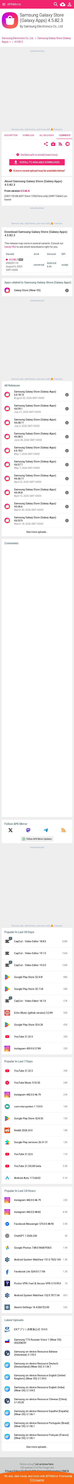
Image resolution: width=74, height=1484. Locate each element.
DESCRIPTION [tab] (11, 135)
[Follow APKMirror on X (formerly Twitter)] (10, 831)
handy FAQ (10, 246)
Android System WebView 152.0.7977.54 (36, 1295)
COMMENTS (65, 135)
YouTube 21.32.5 (23, 1036)
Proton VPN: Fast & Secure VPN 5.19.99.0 (37, 1283)
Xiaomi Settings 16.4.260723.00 (31, 1307)
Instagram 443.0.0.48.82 (27, 1212)
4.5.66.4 (24, 191)
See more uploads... (37, 532)
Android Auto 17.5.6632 (27, 1178)
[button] (46, 144)
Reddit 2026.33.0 (23, 1130)
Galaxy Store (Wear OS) (27, 290)
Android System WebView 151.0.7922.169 (37, 1259)
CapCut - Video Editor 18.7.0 (30, 1000)
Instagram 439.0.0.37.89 (27, 1048)
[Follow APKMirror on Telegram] (46, 831)
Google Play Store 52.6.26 (28, 1024)
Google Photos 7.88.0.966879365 (32, 1247)
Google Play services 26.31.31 (31, 1142)
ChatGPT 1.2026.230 (25, 1235)
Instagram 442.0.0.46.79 (27, 1094)
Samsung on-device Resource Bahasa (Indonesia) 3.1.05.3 (35, 1353)
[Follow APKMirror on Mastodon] (28, 831)
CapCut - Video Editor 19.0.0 (30, 965)
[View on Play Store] (53, 144)
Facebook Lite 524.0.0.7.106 (29, 1271)
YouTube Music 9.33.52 (27, 1082)
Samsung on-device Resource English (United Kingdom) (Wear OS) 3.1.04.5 (39, 1377)
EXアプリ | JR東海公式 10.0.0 (30, 1329)
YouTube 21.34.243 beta (27, 1166)
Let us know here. (44, 1464)
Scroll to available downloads (40, 162)
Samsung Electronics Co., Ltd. (43, 26)
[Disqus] (37, 681)
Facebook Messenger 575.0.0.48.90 (34, 1223)
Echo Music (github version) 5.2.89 (33, 1012)
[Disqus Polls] (37, 591)
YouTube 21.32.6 (23, 1154)
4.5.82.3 (14, 259)
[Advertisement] (37, 90)
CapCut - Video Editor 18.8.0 (30, 941)
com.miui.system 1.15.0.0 (28, 1106)
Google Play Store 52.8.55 (28, 1118)
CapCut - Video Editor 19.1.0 (30, 953)
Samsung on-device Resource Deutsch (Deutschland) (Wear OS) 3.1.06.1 (36, 1365)
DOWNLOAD (28, 135)
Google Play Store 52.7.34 (28, 989)
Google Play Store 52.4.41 (28, 977)
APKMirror (14, 4)
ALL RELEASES (46, 135)
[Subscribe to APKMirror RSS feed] (63, 831)
